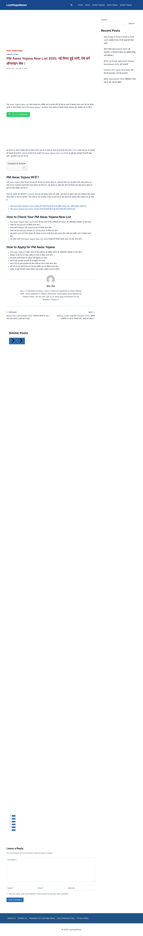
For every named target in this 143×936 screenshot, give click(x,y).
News (87, 5)
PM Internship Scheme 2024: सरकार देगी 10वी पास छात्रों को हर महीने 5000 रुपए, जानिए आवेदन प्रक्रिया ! (48, 206)
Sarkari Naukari (98, 5)
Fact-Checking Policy (66, 918)
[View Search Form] (71, 5)
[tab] (13, 816)
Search (131, 23)
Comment (12, 860)
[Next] (21, 341)
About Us (11, 918)
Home (80, 5)
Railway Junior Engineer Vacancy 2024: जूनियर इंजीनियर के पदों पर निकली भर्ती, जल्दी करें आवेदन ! (76, 315)
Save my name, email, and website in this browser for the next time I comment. (39, 894)
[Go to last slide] (13, 341)
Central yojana (105, 15)
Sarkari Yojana (126, 5)
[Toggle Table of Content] (23, 167)
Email (41, 888)
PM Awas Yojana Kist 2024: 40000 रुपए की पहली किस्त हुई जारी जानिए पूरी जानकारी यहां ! (43, 209)
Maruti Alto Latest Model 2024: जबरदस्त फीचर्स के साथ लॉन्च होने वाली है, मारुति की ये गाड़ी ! (27, 315)
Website (71, 888)
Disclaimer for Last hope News (42, 918)
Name (10, 888)
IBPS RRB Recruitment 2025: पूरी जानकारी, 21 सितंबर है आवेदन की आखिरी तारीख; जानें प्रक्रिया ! (120, 52)
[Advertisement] (50, 33)
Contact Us (22, 918)
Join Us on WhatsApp (20, 114)
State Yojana (112, 5)
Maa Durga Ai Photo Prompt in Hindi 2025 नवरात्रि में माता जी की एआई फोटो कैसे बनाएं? (119, 40)
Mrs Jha (11, 68)
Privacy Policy (82, 918)
